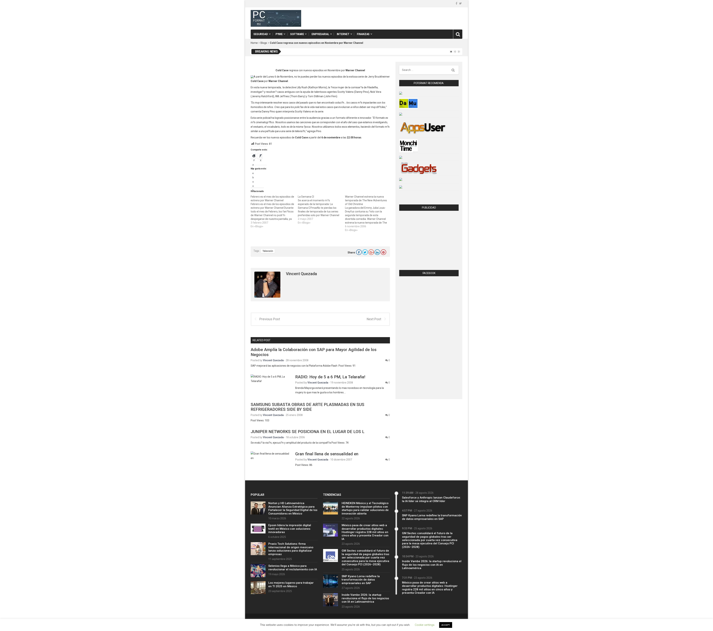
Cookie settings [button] (424, 625)
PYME (279, 34)
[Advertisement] (429, 241)
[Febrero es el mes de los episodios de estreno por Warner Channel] (274, 211)
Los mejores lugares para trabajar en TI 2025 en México (291, 584)
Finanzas (363, 34)
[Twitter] (460, 3)
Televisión (267, 251)
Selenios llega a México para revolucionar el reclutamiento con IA (292, 567)
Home (254, 42)
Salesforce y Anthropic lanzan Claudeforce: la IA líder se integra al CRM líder (431, 499)
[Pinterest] (383, 252)
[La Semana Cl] (321, 209)
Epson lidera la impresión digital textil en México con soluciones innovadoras (289, 529)
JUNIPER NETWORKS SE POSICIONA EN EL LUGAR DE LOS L (307, 431)
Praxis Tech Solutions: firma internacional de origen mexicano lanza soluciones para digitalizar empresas (290, 549)
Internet (343, 34)
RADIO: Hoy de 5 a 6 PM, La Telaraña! (330, 376)
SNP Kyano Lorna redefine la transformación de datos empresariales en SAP (361, 580)
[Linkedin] (377, 252)
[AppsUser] (422, 127)
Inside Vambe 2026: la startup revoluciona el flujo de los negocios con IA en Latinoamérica (365, 598)
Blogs (264, 42)
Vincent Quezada (301, 273)
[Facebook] (359, 252)
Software (297, 34)
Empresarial (320, 34)
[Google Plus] (371, 252)
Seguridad (260, 34)
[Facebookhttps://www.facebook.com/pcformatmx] (456, 3)
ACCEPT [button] (445, 625)
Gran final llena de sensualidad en (326, 453)
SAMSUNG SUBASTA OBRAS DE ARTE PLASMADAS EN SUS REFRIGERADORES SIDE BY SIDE (307, 407)
